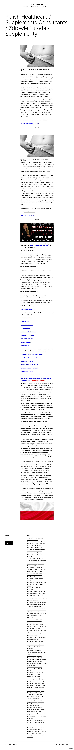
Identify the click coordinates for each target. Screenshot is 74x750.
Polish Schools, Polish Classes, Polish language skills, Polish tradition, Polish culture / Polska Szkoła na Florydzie (36, 685)
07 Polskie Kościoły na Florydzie (34, 551)
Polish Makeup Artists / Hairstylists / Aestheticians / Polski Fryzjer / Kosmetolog (35, 646)
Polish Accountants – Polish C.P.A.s (29, 368)
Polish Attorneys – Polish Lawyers (29, 364)
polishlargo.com (24, 321)
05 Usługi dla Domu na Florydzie (34, 547)
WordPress (65, 744)
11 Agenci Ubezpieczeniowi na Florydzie (36, 560)
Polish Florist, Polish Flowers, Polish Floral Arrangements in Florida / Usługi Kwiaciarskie (36, 615)
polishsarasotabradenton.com (28, 331)
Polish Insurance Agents (26, 371)
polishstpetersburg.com (26, 325)
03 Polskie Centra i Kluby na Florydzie (36, 543)
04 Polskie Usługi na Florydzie (34, 545)
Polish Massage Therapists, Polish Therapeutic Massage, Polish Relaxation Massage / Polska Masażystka (36, 652)
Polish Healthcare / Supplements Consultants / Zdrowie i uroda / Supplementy (34, 621)
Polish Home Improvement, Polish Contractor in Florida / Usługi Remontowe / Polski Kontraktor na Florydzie (36, 626)
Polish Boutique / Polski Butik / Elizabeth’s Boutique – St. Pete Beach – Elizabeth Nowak (36, 584)
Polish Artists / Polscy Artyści (34, 565)
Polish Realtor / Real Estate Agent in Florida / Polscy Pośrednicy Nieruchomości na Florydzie (35, 674)
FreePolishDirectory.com (26, 338)
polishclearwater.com (26, 318)
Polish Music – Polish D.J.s (27, 361)
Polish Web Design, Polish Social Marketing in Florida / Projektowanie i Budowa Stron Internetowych (35, 709)
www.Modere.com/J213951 (27, 215)
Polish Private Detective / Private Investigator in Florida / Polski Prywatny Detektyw (36, 668)
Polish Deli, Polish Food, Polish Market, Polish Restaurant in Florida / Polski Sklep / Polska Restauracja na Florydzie (36, 610)
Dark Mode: (69, 748)
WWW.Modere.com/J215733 (30, 123)
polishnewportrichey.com (27, 335)
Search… (7, 535)
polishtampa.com (25, 328)
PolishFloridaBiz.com (25, 342)
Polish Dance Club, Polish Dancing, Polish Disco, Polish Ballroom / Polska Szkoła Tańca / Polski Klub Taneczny (36, 604)
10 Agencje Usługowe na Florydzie (35, 558)
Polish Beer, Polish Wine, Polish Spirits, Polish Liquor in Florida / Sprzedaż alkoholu (36, 578)
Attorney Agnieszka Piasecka (38, 245)
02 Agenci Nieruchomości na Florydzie (36, 541)
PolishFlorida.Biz (37, 5)
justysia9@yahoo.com (29, 212)
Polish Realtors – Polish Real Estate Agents (31, 375)
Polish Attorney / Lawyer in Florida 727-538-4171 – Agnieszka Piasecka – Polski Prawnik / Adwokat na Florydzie (36, 569)
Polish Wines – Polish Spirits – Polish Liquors (32, 357)
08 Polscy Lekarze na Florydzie (34, 552)
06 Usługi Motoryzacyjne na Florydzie (36, 549)
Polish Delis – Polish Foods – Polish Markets (31, 354)
